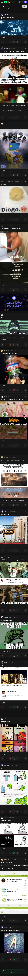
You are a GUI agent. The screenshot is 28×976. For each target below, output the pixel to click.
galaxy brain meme (7, 18)
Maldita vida (5, 514)
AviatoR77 (6, 511)
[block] (26, 15)
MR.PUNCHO (7, 350)
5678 (9, 651)
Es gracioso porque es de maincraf (12, 399)
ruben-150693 (7, 927)
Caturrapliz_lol (7, 617)
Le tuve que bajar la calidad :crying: (12, 51)
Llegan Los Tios (10, 110)
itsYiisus (6, 315)
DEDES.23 (6, 14)
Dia (3, 108)
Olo (2, 768)
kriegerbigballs (7, 557)
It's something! (6, 820)
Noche (8, 108)
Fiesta (4, 105)
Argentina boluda (7, 862)
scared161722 (7, 859)
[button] (22, 2)
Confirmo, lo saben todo (9, 318)
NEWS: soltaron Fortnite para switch (13, 560)
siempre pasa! (5, 722)
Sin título (4, 184)
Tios (3, 110)
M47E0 (5, 396)
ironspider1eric (7, 181)
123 (3, 500)
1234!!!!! (14, 500)
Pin (3, 337)
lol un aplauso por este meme (11, 229)
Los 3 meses (5, 127)
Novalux (6, 48)
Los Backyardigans (20, 105)
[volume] (25, 101)
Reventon (19, 110)
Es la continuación (7, 620)
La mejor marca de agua (9, 353)
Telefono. (9, 337)
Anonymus (21, 337)
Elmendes (6, 124)
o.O (2, 665)
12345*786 (21, 500)
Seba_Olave (6, 765)
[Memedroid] (5, 2)
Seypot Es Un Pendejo (8, 113)
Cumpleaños (11, 105)
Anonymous (5, 339)
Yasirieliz (6, 662)
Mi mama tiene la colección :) (10, 930)
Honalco (6, 457)
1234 (4, 37)
